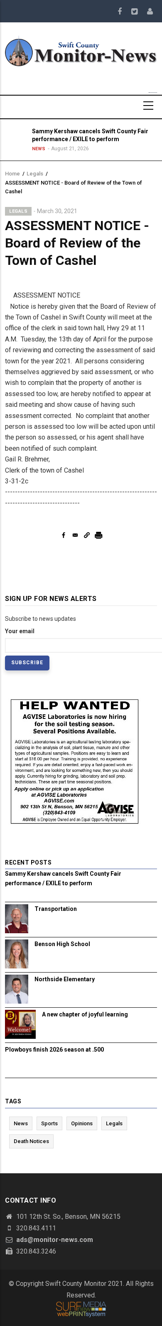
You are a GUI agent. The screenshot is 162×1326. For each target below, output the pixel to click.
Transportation (55, 909)
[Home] (81, 50)
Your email (19, 631)
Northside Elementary (64, 979)
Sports (49, 1123)
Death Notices (31, 1141)
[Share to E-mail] (75, 535)
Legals (35, 174)
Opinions (82, 1123)
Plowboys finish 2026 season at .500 (54, 1049)
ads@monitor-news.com (54, 1240)
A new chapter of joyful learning (85, 1014)
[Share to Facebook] (63, 535)
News (38, 148)
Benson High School (62, 944)
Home (12, 174)
